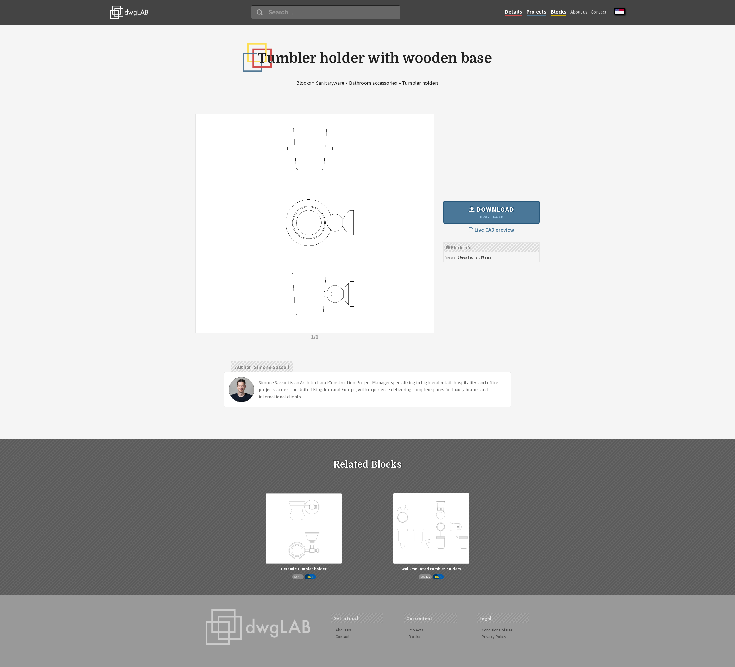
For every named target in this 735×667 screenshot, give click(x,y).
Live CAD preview (493, 229)
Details (513, 11)
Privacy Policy (494, 636)
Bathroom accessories (373, 82)
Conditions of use (497, 630)
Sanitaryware (330, 82)
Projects (536, 11)
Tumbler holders (420, 82)
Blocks (558, 11)
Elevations (467, 257)
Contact (598, 12)
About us (579, 12)
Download (494, 212)
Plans (486, 257)
